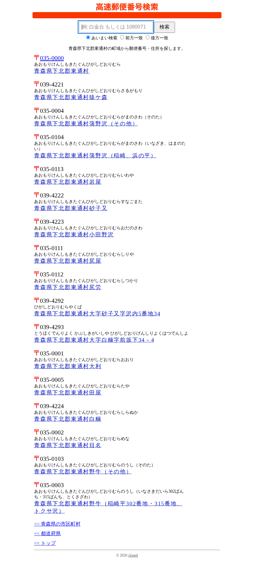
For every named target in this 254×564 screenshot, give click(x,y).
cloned (133, 555)
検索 (164, 26)
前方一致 (134, 38)
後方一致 (159, 38)
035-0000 (52, 58)
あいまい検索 (104, 38)
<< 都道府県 (47, 533)
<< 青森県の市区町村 (57, 524)
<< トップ (45, 543)
